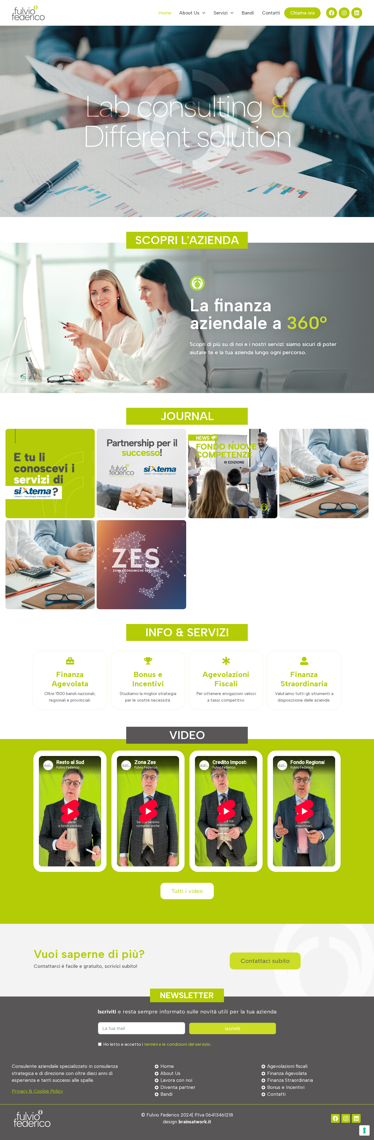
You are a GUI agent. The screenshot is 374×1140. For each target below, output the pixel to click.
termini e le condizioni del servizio (177, 1044)
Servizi (221, 13)
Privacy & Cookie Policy (37, 1091)
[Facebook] (331, 12)
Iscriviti (232, 1028)
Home (165, 13)
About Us (189, 13)
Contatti (271, 13)
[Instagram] (344, 12)
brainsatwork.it (195, 1121)
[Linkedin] (356, 12)
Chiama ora (302, 13)
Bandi (248, 13)
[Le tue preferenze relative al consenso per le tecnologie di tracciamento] (364, 1130)
